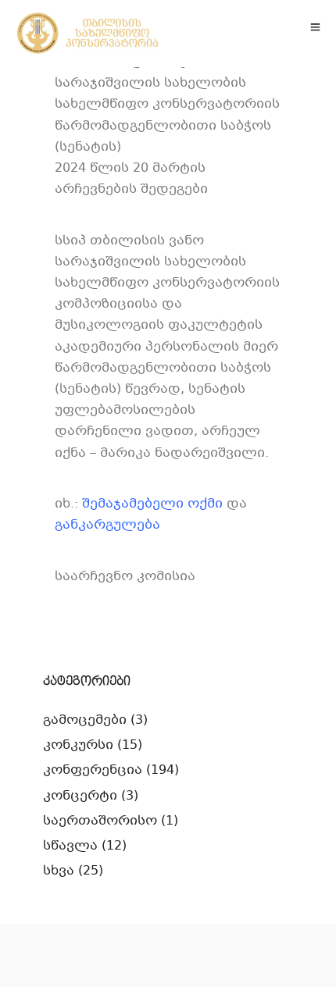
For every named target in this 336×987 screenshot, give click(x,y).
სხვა (58, 871)
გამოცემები (85, 720)
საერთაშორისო (100, 821)
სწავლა (70, 846)
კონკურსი (78, 745)
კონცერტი (80, 796)
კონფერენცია (92, 770)
